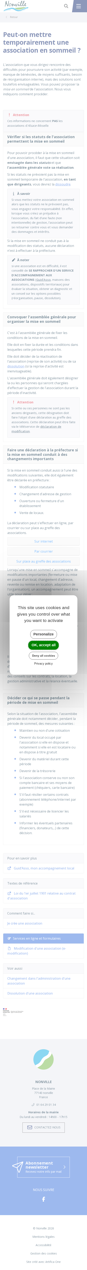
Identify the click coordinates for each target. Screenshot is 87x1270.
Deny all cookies (43, 655)
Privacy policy (43, 663)
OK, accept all (44, 645)
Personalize (43, 634)
